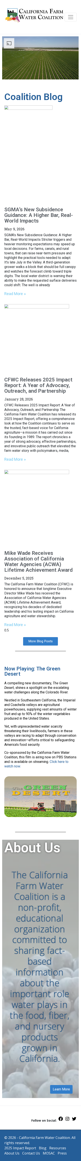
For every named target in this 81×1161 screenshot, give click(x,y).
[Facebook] (60, 1120)
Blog (42, 1148)
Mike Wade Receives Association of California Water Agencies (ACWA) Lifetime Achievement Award (38, 561)
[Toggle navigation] (71, 17)
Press (62, 1153)
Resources (57, 1148)
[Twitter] (74, 1120)
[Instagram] (67, 1120)
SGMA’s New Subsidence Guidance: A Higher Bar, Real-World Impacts (38, 215)
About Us (11, 1153)
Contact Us (31, 1153)
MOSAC (49, 1153)
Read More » (15, 293)
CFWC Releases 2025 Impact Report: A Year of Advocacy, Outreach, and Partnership (38, 385)
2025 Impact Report (20, 1148)
